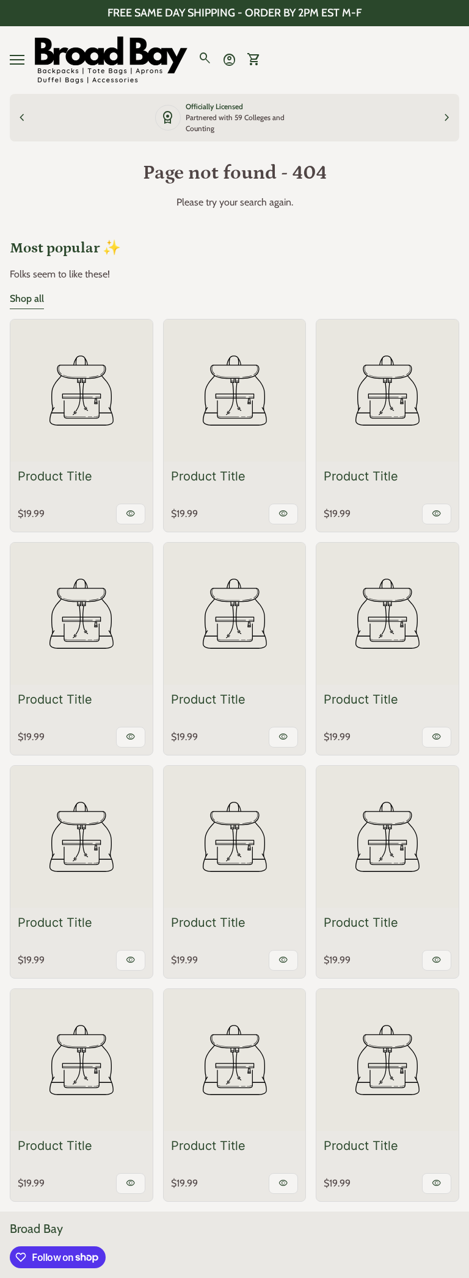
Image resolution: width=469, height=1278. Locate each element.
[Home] (111, 59)
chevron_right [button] (447, 117)
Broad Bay (36, 1228)
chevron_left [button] (22, 117)
